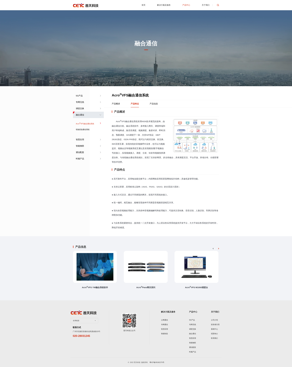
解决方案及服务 (164, 5)
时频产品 (80, 159)
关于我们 (206, 5)
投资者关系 (215, 324)
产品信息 (154, 104)
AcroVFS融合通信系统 (85, 123)
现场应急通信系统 (83, 129)
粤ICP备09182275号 (157, 362)
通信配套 (80, 152)
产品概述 (116, 104)
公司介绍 (214, 320)
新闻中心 (214, 329)
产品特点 (135, 104)
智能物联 (80, 146)
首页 (143, 5)
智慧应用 (80, 139)
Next (218, 248)
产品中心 (186, 5)
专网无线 (80, 102)
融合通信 (80, 115)
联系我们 (214, 338)
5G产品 (79, 96)
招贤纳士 (214, 334)
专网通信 (164, 324)
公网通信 (164, 320)
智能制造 (164, 334)
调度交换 (80, 108)
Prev (213, 248)
